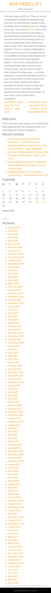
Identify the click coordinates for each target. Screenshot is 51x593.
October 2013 (14, 560)
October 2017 (14, 497)
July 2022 (12, 389)
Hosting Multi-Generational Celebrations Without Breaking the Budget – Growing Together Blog (27, 165)
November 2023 (16, 336)
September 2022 (16, 382)
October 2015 (14, 504)
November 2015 (16, 501)
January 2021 (14, 448)
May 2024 (13, 316)
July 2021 (12, 428)
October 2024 (14, 300)
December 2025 (16, 254)
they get (31, 29)
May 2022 (13, 395)
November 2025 (16, 257)
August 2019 (14, 484)
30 (43, 202)
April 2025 (13, 280)
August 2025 (14, 267)
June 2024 (13, 313)
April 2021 (13, 438)
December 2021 (16, 412)
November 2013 (16, 556)
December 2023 (16, 333)
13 (23, 195)
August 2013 (14, 566)
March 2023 (13, 362)
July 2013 (12, 570)
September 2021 (16, 422)
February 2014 (15, 547)
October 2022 (14, 379)
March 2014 (13, 543)
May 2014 (13, 537)
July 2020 (12, 468)
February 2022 (15, 405)
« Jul (4, 219)
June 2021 (13, 431)
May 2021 (13, 435)
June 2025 (13, 274)
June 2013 (13, 573)
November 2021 (16, 415)
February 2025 (15, 287)
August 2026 (14, 227)
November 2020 (16, 454)
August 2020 (14, 464)
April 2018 (13, 491)
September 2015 (16, 507)
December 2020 (16, 451)
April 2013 (13, 579)
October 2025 (14, 260)
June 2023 (13, 352)
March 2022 (13, 402)
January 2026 (14, 250)
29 (37, 202)
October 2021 (14, 418)
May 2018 (13, 487)
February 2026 (15, 247)
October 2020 (14, 458)
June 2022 (13, 392)
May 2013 (13, 576)
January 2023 (14, 369)
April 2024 (13, 320)
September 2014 (16, 524)
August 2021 (14, 425)
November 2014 (16, 517)
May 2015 (13, 514)
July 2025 (12, 270)
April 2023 (13, 359)
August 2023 (14, 346)
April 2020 (13, 477)
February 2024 (15, 326)
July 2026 (12, 231)
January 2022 (14, 408)
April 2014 (13, 540)
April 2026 (13, 241)
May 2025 (13, 277)
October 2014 (14, 520)
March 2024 (13, 323)
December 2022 (16, 372)
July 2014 (12, 530)
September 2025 (16, 264)
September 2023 (16, 343)
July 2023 (12, 349)
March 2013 (13, 583)
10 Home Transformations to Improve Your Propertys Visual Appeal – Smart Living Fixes (28, 155)
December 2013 (16, 553)
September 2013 (16, 563)
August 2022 (14, 385)
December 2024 (16, 293)
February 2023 (15, 366)
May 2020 (13, 474)
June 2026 (13, 234)
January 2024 (14, 329)
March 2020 (13, 481)
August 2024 (14, 306)
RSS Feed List (26, 4)
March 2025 (13, 283)
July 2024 (12, 310)
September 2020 (16, 461)
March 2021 (13, 441)
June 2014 (13, 533)
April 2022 (13, 399)
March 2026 (13, 244)
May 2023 (13, 356)
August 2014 (14, 527)
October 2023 (14, 339)
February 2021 (15, 445)
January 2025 (14, 290)
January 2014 (14, 550)
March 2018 (13, 494)
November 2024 (16, 297)
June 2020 (13, 471)
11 (10, 195)
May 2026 (13, 237)
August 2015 (14, 510)
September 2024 (16, 303)
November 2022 (16, 375)
